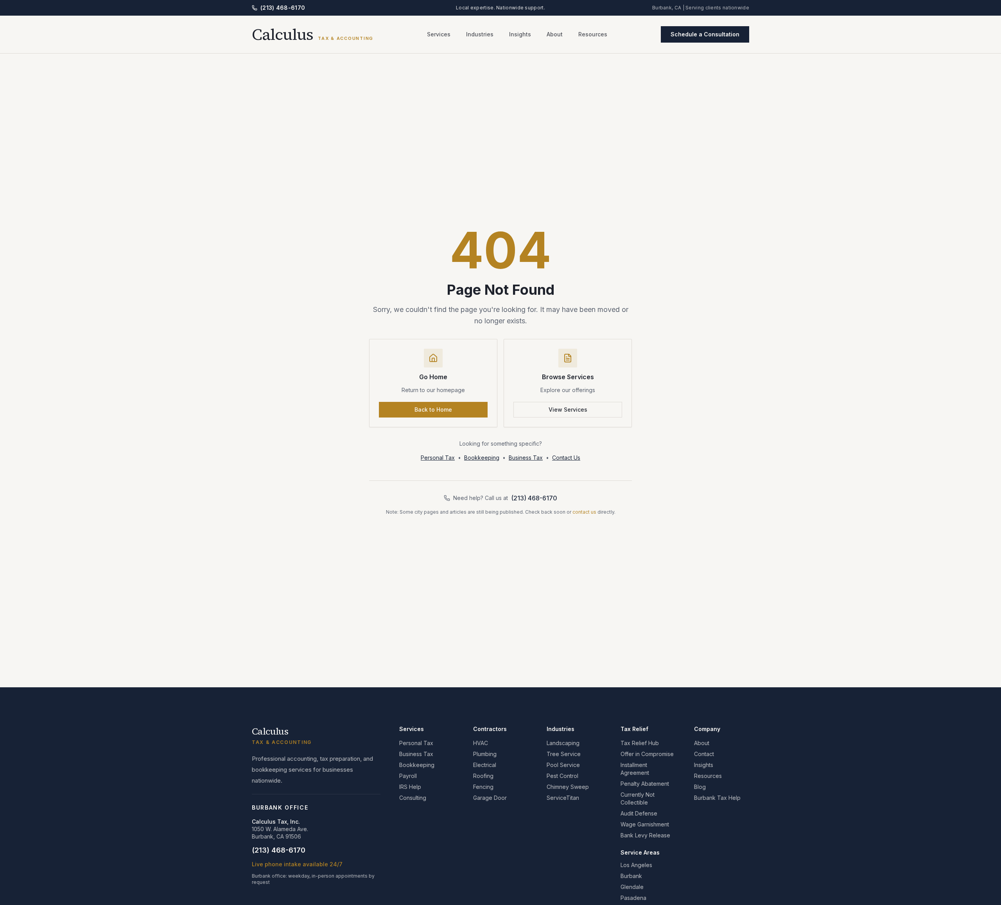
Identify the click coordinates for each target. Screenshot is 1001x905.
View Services (568, 409)
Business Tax (526, 457)
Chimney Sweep (568, 786)
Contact (704, 754)
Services (438, 34)
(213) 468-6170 (282, 7)
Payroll (408, 775)
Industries (479, 34)
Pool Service (563, 765)
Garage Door (490, 797)
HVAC (480, 743)
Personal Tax (438, 457)
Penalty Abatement (645, 783)
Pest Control (562, 775)
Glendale (632, 886)
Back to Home (433, 409)
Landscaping (563, 743)
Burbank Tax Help (717, 797)
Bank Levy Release (645, 835)
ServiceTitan (563, 797)
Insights (520, 34)
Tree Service (564, 754)
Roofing (483, 775)
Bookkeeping (481, 457)
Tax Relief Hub (640, 743)
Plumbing (485, 754)
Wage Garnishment (645, 824)
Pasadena (633, 897)
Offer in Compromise (647, 754)
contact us (584, 512)
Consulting (412, 797)
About (555, 34)
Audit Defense (639, 813)
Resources (592, 34)
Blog (700, 786)
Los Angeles (636, 865)
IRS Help (410, 786)
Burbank (631, 876)
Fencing (483, 786)
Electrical (484, 765)
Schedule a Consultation (705, 34)
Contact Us (566, 457)
